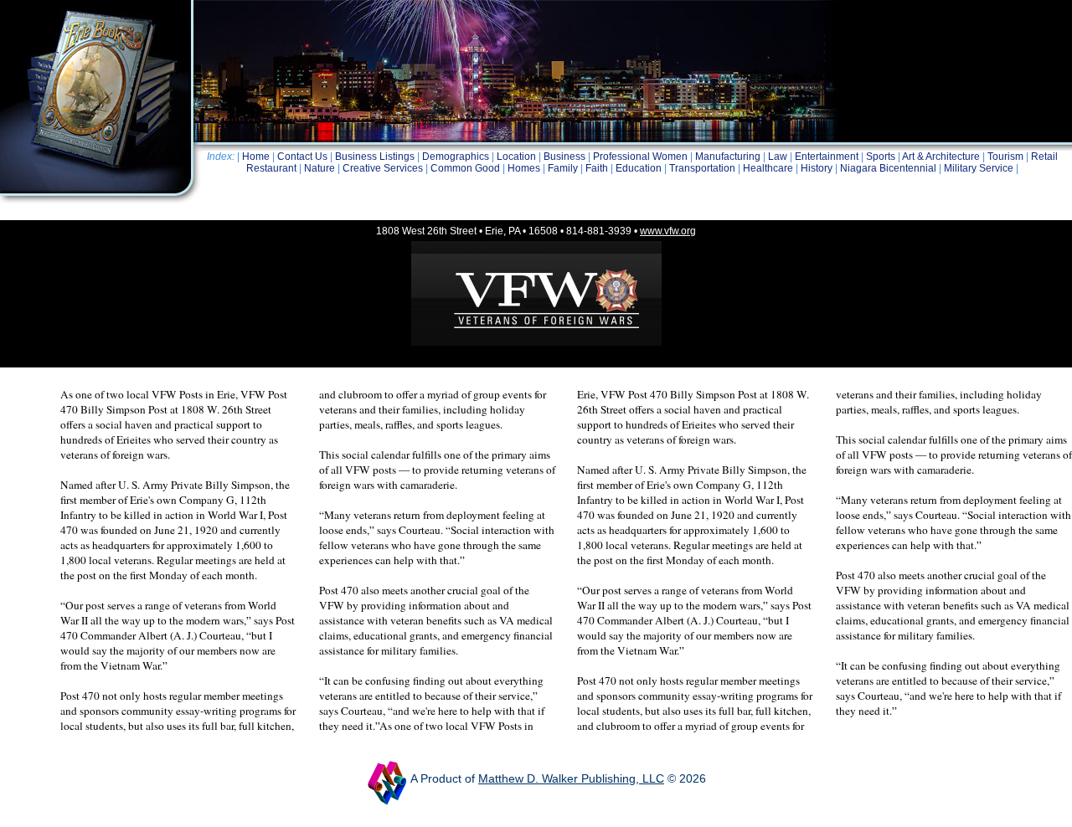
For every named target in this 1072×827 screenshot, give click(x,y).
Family (563, 168)
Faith (596, 168)
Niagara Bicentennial (888, 168)
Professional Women (640, 156)
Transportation (702, 168)
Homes (524, 168)
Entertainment (826, 156)
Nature (319, 168)
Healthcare (768, 168)
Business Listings (375, 156)
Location (516, 156)
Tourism (1005, 156)
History (816, 168)
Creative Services (383, 168)
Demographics (455, 156)
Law (777, 156)
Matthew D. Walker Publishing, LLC (571, 778)
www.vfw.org (668, 231)
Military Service (978, 168)
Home (256, 156)
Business (564, 156)
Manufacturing (727, 156)
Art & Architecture (941, 156)
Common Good (465, 168)
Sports (880, 156)
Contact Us (302, 156)
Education (639, 168)
